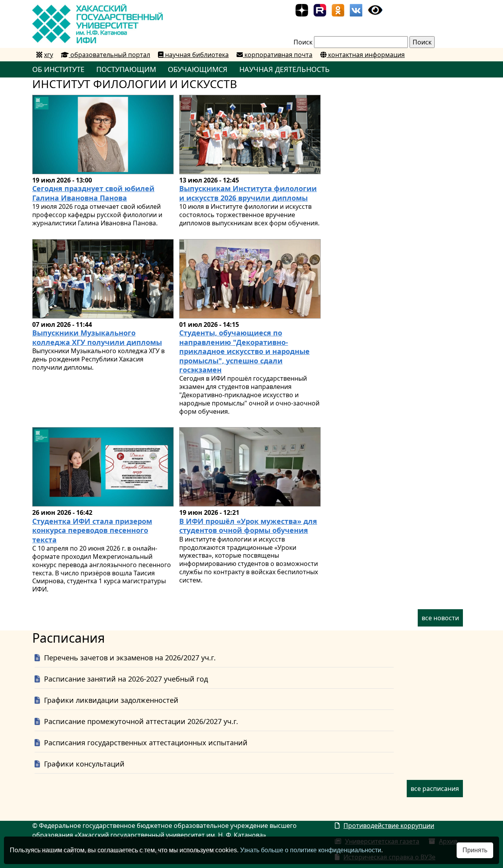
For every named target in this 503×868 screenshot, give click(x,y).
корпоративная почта (277, 54)
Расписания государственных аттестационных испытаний (146, 742)
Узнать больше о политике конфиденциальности (310, 850)
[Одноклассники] (338, 9)
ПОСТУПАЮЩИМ (126, 69)
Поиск (303, 42)
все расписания (435, 788)
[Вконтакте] (356, 9)
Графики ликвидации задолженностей (111, 700)
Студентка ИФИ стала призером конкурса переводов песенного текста (92, 530)
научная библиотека (196, 54)
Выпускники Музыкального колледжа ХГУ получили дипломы (97, 337)
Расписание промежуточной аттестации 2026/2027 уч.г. (141, 721)
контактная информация (366, 54)
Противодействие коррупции (388, 825)
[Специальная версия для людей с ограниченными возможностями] (375, 9)
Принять (475, 850)
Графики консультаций (84, 763)
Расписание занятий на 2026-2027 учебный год (126, 679)
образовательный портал (109, 54)
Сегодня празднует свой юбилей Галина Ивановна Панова (93, 193)
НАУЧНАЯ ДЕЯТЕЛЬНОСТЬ (284, 69)
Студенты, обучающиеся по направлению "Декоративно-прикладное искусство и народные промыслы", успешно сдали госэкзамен (244, 351)
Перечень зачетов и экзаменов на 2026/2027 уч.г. (130, 657)
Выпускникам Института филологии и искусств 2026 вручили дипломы (248, 193)
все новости (440, 618)
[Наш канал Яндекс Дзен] (302, 9)
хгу (48, 54)
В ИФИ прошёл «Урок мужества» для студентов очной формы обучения (248, 525)
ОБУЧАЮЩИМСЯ (198, 69)
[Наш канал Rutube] (320, 9)
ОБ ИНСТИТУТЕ (58, 69)
